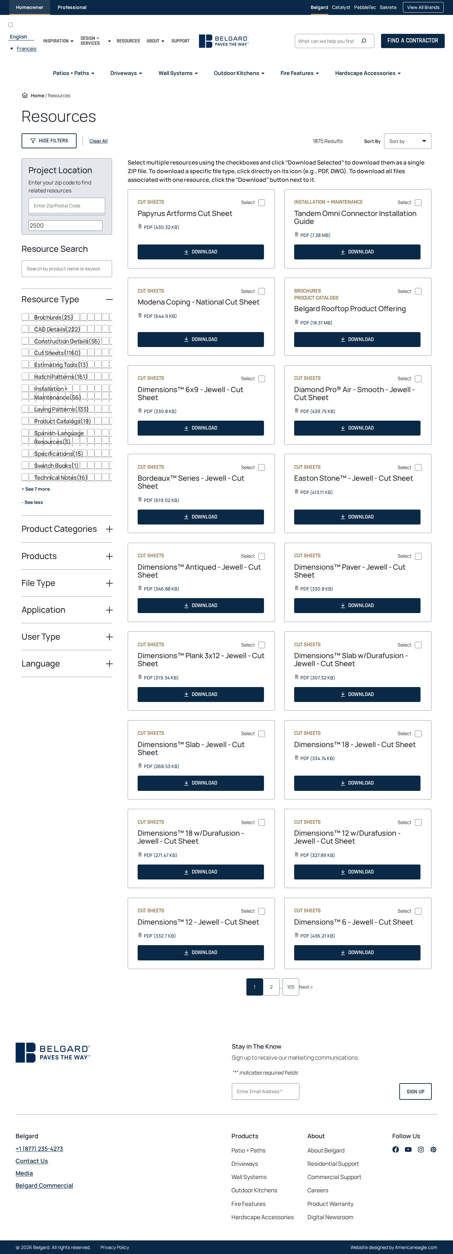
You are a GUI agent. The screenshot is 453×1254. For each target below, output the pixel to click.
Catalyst (341, 9)
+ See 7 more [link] (36, 489)
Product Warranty (330, 1204)
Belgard (319, 7)
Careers (317, 1190)
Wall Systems (249, 1177)
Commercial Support (334, 1177)
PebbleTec (365, 9)
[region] (67, 414)
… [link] (281, 987)
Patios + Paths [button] (71, 73)
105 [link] (290, 987)
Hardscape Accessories (262, 1217)
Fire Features (248, 1204)
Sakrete (388, 9)
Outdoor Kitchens (254, 1190)
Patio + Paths (248, 1150)
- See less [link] (32, 502)
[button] (49, 140)
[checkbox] (67, 317)
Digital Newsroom (330, 1217)
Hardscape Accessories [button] (365, 73)
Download (204, 251)
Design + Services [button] (90, 40)
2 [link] (271, 987)
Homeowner (29, 7)
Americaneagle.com (416, 1247)
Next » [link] (306, 987)
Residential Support (333, 1163)
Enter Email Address (257, 1090)
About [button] (153, 41)
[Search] (365, 41)
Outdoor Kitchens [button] (236, 73)
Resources (128, 41)
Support (180, 41)
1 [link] (254, 987)
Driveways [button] (123, 73)
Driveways (244, 1163)
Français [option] (26, 48)
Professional (72, 7)
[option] (26, 48)
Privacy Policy (114, 1247)
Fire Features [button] (297, 73)
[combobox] (67, 205)
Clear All (99, 141)
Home (37, 95)
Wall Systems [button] (176, 73)
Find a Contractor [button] (412, 40)
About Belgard (326, 1150)
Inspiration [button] (56, 41)
